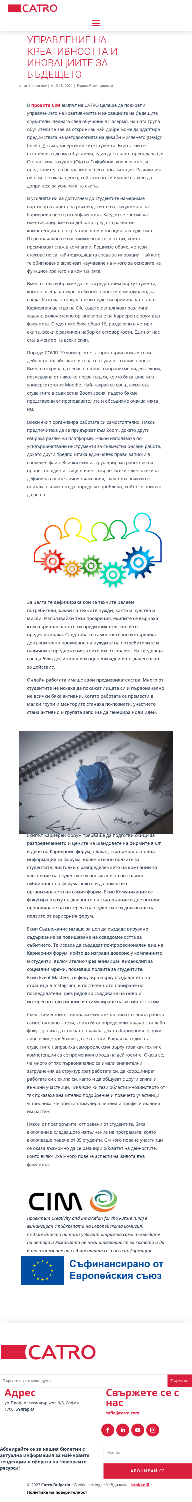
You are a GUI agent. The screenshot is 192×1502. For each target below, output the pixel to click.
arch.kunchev (35, 85)
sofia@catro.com (122, 1413)
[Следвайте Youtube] (137, 1430)
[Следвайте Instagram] (152, 1430)
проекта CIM (45, 105)
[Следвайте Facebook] (107, 1430)
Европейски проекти (95, 85)
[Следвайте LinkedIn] (122, 1430)
